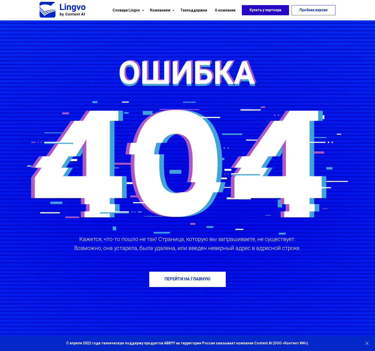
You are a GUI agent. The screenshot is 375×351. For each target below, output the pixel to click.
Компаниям (160, 10)
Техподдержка (193, 10)
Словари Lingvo (126, 10)
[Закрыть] (367, 343)
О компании (225, 10)
